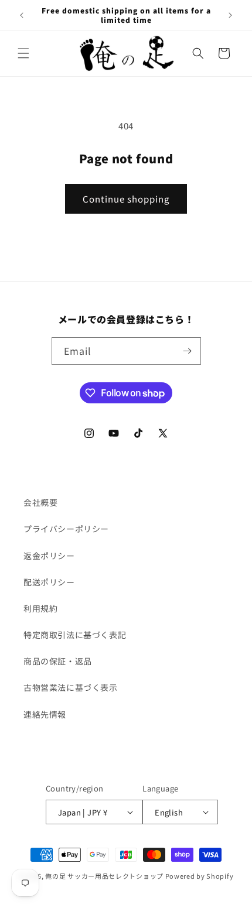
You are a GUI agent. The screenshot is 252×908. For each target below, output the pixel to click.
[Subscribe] (187, 351)
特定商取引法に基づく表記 (74, 634)
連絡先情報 (44, 714)
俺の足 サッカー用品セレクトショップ (104, 875)
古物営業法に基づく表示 (70, 687)
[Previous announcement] (22, 15)
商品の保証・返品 (57, 661)
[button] (23, 53)
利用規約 (40, 608)
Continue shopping (126, 199)
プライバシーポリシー (66, 528)
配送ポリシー (49, 582)
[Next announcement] (230, 15)
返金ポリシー (49, 555)
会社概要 (40, 502)
